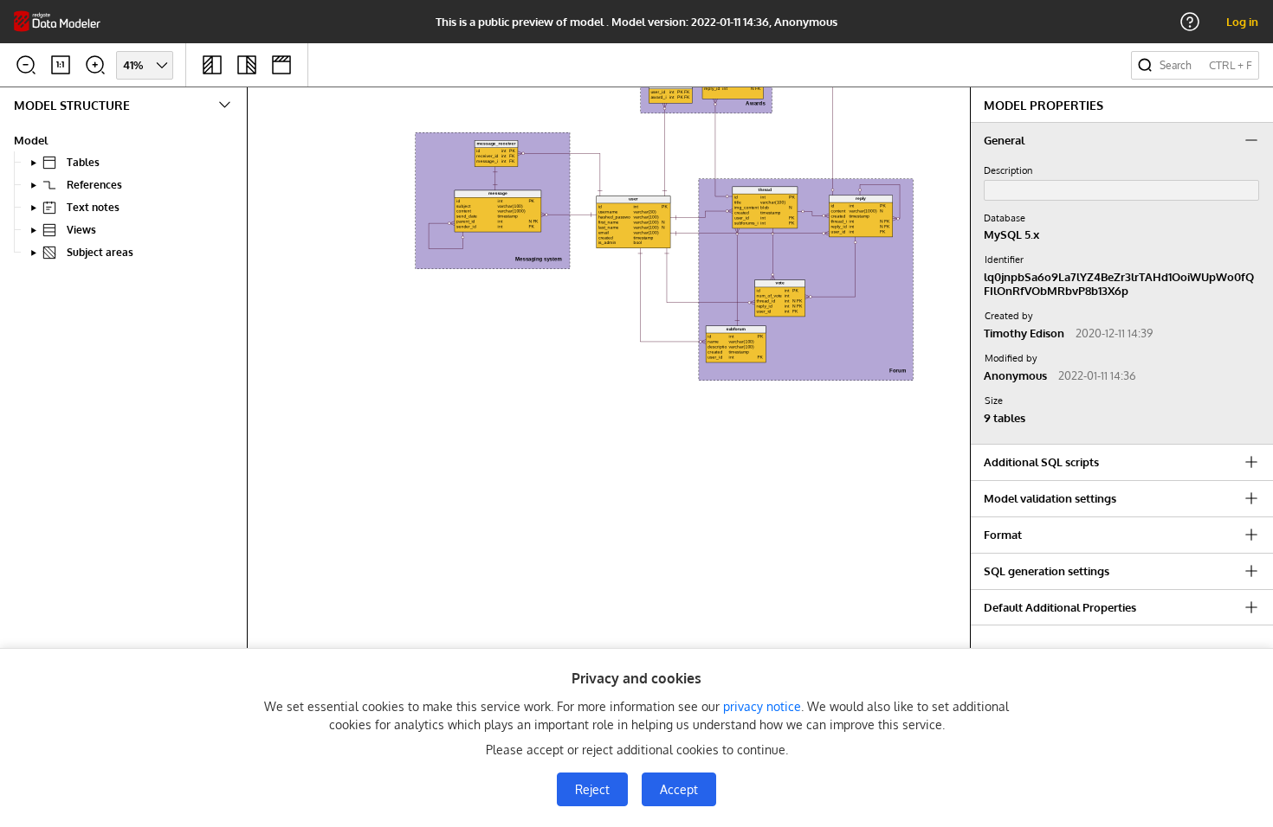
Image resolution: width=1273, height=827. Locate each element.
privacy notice (762, 706)
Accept (679, 789)
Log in (1242, 22)
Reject (592, 789)
